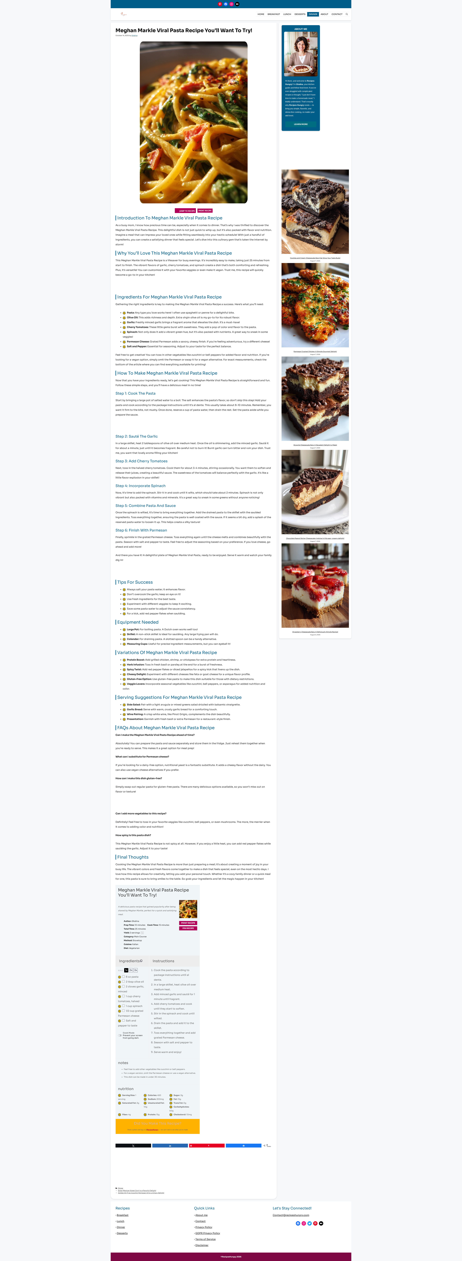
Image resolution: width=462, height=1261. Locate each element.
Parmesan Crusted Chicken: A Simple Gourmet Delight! (315, 351)
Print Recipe (205, 210)
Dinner (313, 14)
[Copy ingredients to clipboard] (141, 960)
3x (135, 970)
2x (131, 970)
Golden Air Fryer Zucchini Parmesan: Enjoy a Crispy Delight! (141, 1193)
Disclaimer (201, 1245)
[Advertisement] (193, 286)
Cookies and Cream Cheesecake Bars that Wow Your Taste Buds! (315, 258)
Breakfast (274, 14)
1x (126, 970)
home (261, 14)
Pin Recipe (188, 928)
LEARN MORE (301, 124)
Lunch (287, 14)
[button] (347, 14)
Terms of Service (205, 1239)
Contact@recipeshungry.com (291, 1215)
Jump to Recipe (187, 211)
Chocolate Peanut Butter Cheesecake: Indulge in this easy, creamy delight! (315, 538)
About (324, 14)
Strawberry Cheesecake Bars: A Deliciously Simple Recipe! (315, 632)
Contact (337, 14)
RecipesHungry (152, 1130)
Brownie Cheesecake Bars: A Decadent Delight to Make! (315, 445)
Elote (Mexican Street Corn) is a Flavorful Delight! (137, 1191)
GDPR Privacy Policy (207, 1233)
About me (201, 1215)
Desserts (300, 14)
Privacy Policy (203, 1227)
